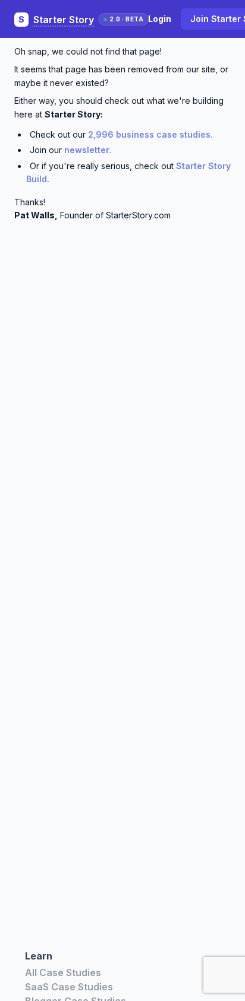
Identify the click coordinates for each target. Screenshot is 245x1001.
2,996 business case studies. (150, 134)
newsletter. (87, 150)
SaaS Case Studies (69, 987)
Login (159, 19)
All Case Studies (63, 972)
